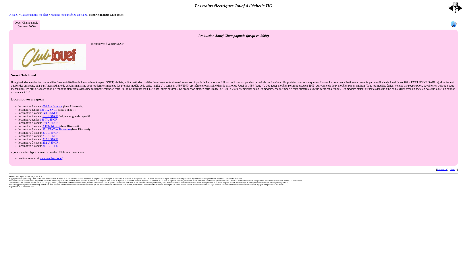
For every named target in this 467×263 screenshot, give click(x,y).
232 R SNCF (50, 139)
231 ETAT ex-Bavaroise (57, 129)
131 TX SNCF (48, 109)
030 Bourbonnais (52, 106)
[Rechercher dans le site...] (454, 24)
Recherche (442, 169)
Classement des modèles (34, 14)
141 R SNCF (50, 116)
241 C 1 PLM (51, 145)
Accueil (13, 14)
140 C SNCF (50, 113)
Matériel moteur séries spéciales (69, 14)
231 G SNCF (50, 132)
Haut (452, 169)
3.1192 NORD (51, 126)
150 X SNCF (50, 122)
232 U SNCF (50, 142)
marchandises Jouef (51, 158)
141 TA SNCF (48, 119)
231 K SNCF (50, 136)
